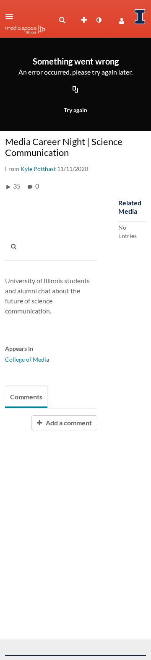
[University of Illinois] (140, 16)
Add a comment (68, 423)
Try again (75, 110)
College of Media (27, 359)
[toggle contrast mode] (98, 20)
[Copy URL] (75, 90)
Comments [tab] (26, 397)
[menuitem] (62, 20)
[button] (11, 16)
